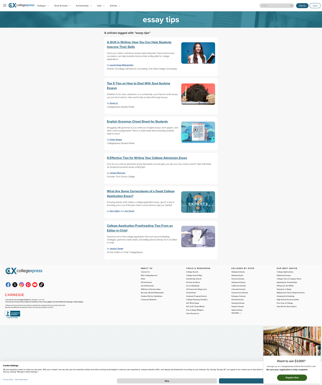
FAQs (143, 279)
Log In (315, 6)
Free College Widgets (195, 310)
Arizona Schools (237, 279)
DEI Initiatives (146, 282)
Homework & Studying (285, 296)
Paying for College (284, 289)
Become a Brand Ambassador (152, 293)
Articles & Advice (193, 282)
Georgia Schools (238, 303)
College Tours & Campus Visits (289, 279)
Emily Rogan (116, 139)
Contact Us (145, 272)
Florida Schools (237, 300)
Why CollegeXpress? (149, 275)
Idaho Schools (237, 310)
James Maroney (117, 173)
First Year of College (285, 303)
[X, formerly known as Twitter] (15, 286)
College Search (192, 272)
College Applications (285, 272)
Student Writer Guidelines (151, 296)
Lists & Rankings (192, 286)
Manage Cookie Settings (75, 302)
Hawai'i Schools (237, 306)
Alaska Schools (237, 275)
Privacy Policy (19, 302)
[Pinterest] (28, 286)
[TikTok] (41, 286)
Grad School (191, 293)
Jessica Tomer (116, 248)
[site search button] (292, 5)
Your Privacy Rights (45, 302)
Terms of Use (9, 302)
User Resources (192, 313)
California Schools (238, 286)
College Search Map (194, 275)
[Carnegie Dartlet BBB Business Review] (12, 318)
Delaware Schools (238, 296)
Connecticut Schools (239, 293)
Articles (114, 5)
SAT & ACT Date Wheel (195, 306)
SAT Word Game (192, 303)
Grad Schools (61, 5)
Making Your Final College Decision (291, 293)
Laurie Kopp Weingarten (121, 65)
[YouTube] (35, 286)
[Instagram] (21, 286)
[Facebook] (8, 286)
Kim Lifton (115, 211)
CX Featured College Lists (196, 289)
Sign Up (302, 6)
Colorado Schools (238, 289)
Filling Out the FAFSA (285, 286)
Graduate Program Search (196, 296)
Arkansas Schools (238, 282)
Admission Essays (284, 275)
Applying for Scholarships (287, 282)
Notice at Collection (31, 302)
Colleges (41, 5)
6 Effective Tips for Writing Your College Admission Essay (147, 157)
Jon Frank (129, 211)
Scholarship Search (194, 279)
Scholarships (82, 5)
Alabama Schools (238, 272)
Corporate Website (148, 300)
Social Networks (147, 286)
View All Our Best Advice (287, 306)
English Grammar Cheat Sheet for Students (137, 121)
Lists (99, 5)
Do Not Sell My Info (59, 302)
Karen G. (114, 103)
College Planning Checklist (197, 300)
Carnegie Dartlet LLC (24, 299)
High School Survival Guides (288, 300)
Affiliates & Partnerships (151, 289)
